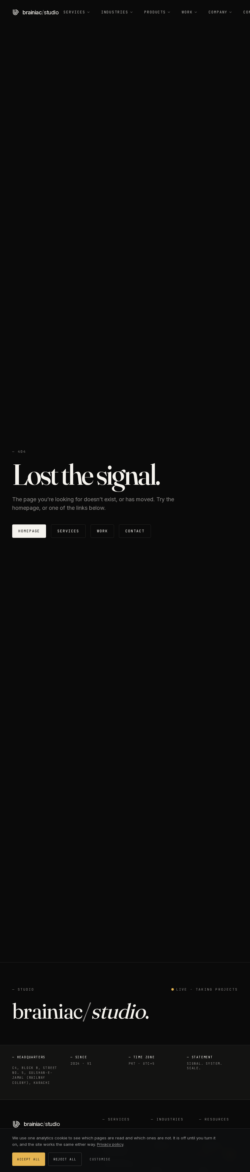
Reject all (65, 1159)
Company (218, 12)
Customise (100, 1159)
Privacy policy (110, 1144)
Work (187, 12)
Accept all (28, 1159)
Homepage (29, 531)
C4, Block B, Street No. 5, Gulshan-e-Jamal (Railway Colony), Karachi (34, 1075)
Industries (114, 12)
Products (155, 12)
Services (74, 12)
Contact (134, 531)
